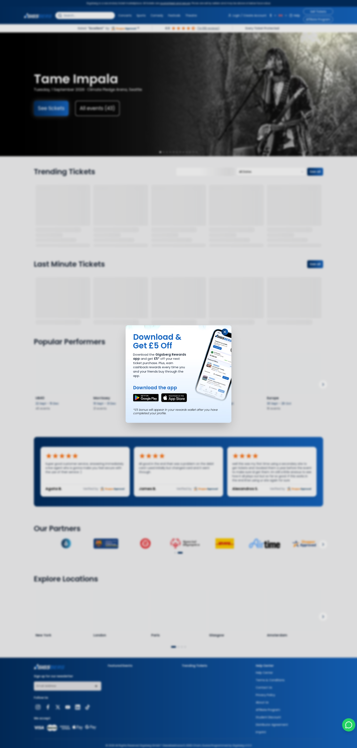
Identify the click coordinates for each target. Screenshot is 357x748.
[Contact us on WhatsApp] (348, 724)
